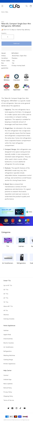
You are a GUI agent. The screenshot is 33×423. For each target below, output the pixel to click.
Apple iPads (7, 334)
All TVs (6, 310)
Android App (7, 379)
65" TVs (6, 298)
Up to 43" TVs (8, 285)
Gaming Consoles (9, 319)
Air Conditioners (7, 263)
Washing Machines (9, 355)
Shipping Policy (8, 396)
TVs (7, 246)
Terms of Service (9, 400)
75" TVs (6, 302)
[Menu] (2, 6)
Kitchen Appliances (9, 363)
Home (3, 12)
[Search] (27, 6)
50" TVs (6, 289)
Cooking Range (8, 359)
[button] (16, 49)
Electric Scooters (9, 343)
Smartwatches (8, 339)
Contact (6, 375)
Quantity (3, 33)
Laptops (21, 246)
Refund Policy (8, 388)
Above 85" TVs (8, 306)
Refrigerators (21, 263)
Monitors (6, 314)
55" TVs (6, 294)
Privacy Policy (8, 392)
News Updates (8, 383)
